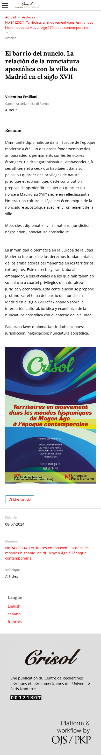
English (14, 606)
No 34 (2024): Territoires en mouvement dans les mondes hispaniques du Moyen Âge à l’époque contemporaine (49, 25)
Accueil (10, 17)
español (14, 613)
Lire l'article (21, 499)
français (15, 621)
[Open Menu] (5, 5)
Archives (28, 17)
